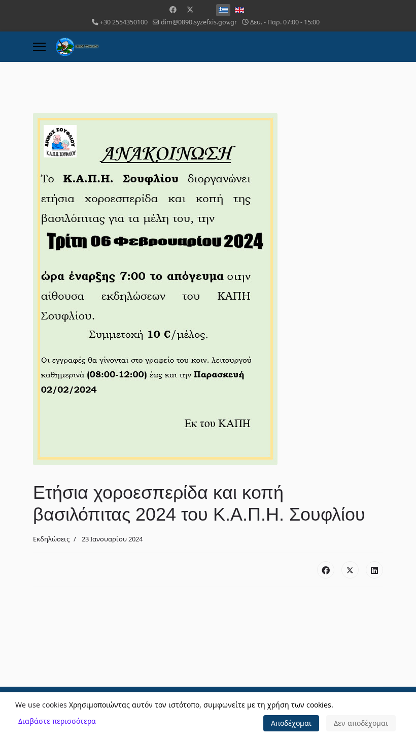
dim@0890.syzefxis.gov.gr (199, 22)
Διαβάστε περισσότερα (57, 721)
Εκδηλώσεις (51, 538)
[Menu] (39, 46)
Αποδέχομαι (291, 723)
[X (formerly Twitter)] (350, 570)
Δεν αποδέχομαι (361, 723)
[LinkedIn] (374, 570)
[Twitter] (190, 9)
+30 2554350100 (124, 22)
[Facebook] (173, 9)
